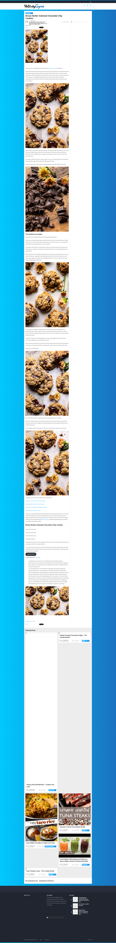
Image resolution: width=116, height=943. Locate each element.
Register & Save (31, 554)
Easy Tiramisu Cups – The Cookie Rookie (40, 871)
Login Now (37, 557)
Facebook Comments (46, 881)
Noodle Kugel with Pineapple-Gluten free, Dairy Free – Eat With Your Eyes (84, 899)
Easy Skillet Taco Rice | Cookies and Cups (40, 843)
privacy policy (53, 68)
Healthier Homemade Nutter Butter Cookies (36, 507)
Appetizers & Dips (49, 846)
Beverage (85, 864)
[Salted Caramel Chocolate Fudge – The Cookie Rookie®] (59, 633)
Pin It (26, 27)
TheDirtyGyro (32, 20)
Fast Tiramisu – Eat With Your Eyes (84, 904)
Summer (30, 24)
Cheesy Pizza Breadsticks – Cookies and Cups (40, 785)
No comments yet (31, 881)
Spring (46, 23)
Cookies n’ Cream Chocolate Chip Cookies (35, 501)
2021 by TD (90, 939)
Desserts (35, 22)
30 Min (84, 830)
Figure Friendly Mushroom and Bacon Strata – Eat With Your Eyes (83, 912)
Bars (84, 641)
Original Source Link (30, 621)
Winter (39, 24)
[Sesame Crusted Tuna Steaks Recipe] (75, 809)
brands (51, 874)
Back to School (36, 21)
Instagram (46, 519)
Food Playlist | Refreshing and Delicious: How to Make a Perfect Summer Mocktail (74, 860)
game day (38, 22)
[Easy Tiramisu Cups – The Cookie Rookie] (26, 868)
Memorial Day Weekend (37, 23)
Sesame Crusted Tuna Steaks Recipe (72, 827)
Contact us (47, 939)
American (28, 13)
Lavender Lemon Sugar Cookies (32, 510)
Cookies (40, 21)
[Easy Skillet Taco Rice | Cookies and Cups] (41, 817)
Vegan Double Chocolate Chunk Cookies (35, 504)
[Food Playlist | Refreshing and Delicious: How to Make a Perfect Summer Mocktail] (75, 846)
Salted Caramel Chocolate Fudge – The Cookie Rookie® (73, 636)
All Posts (51, 790)
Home (41, 939)
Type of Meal (35, 24)
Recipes (42, 23)
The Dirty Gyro (34, 939)
